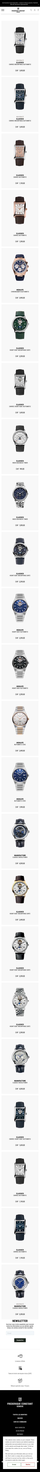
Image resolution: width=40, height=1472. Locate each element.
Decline (28, 1464)
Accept (14, 1464)
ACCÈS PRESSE (20, 1431)
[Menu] (3, 10)
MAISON (20, 1418)
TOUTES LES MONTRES (20, 1415)
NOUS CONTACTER (20, 1427)
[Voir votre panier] (38, 10)
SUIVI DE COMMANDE (20, 1422)
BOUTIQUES (20, 1434)
